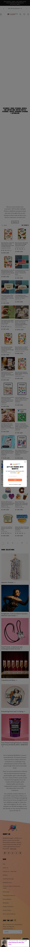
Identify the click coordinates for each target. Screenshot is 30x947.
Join (15, 480)
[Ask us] (25, 940)
